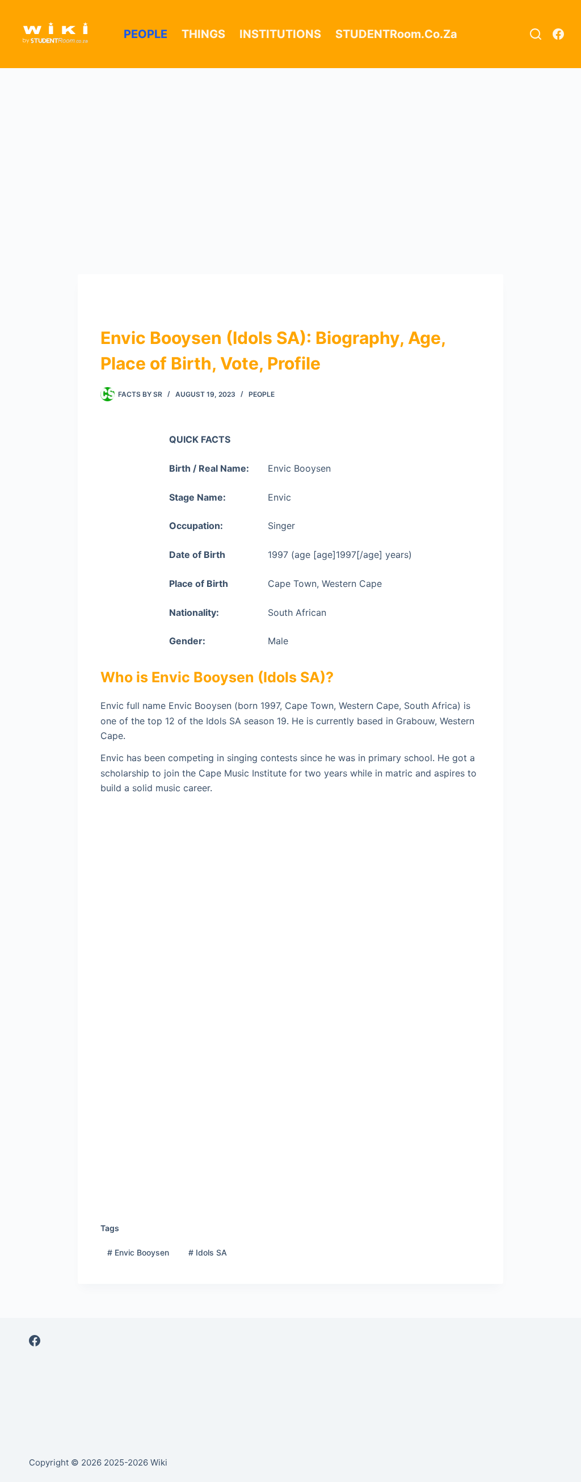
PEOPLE (145, 34)
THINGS (203, 34)
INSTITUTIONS (280, 34)
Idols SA (207, 1252)
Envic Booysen (138, 1252)
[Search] (535, 34)
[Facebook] (558, 34)
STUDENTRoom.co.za (396, 34)
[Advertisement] (290, 152)
